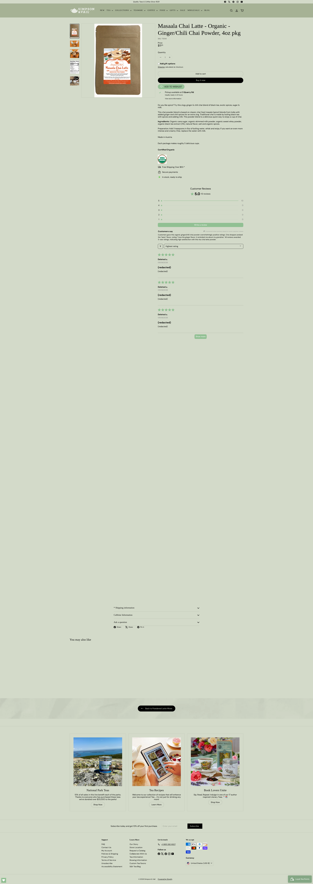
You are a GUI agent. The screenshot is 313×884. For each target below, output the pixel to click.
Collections (122, 10)
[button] (200, 200)
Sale (182, 10)
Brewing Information (138, 860)
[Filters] (160, 246)
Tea (109, 10)
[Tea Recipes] (156, 761)
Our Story (134, 844)
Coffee (152, 10)
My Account (106, 850)
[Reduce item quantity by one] (160, 57)
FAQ (103, 844)
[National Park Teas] (97, 761)
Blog (207, 10)
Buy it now (200, 80)
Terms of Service (108, 860)
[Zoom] (118, 60)
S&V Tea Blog (135, 866)
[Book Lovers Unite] (215, 761)
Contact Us (106, 847)
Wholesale (194, 10)
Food (163, 10)
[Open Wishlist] (3, 880)
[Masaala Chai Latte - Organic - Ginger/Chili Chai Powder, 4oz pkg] (84, 668)
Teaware (139, 10)
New (102, 10)
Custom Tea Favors (138, 863)
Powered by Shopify (165, 879)
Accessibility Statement (111, 866)
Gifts (173, 10)
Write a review (200, 225)
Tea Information (136, 857)
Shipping (161, 67)
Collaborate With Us (138, 854)
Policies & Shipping (109, 854)
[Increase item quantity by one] (169, 57)
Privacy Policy (107, 857)
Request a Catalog (137, 850)
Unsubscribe (106, 863)
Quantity (162, 52)
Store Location (136, 847)
